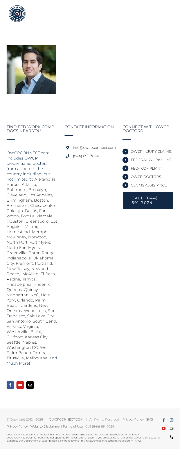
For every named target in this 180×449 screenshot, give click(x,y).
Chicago (15, 210)
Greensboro (37, 221)
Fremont (24, 263)
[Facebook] (10, 385)
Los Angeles (40, 195)
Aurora (13, 184)
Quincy (31, 289)
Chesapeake (42, 205)
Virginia (30, 326)
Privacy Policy (133, 419)
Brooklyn (37, 189)
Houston (15, 221)
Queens (14, 289)
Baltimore (16, 189)
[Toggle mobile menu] (171, 9)
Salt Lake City (40, 316)
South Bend (44, 321)
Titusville (15, 358)
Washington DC (22, 347)
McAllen (30, 274)
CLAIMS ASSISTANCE (149, 185)
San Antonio (19, 321)
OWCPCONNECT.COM (66, 419)
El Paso (47, 274)
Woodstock (35, 310)
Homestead (18, 231)
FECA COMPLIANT (146, 168)
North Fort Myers (23, 247)
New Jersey (18, 268)
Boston (41, 200)
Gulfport (15, 337)
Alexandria (45, 179)
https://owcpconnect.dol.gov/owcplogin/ (109, 440)
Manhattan (18, 295)
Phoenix (42, 284)
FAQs (138, 440)
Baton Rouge (42, 252)
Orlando (25, 300)
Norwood (37, 237)
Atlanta (29, 184)
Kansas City (36, 337)
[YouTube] (20, 385)
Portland (43, 263)
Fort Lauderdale (36, 216)
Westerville (18, 331)
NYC (35, 295)
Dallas (31, 210)
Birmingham (19, 200)
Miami (31, 226)
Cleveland (16, 195)
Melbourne (36, 358)
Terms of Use (73, 426)
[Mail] (30, 385)
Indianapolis (19, 258)
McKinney (16, 237)
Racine (13, 279)
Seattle (13, 342)
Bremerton (17, 205)
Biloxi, (36, 331)
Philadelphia (19, 284)
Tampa (29, 279)
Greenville (17, 252)
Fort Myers (39, 242)
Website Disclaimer (45, 426)
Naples (29, 342)
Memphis (41, 231)
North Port (17, 242)
